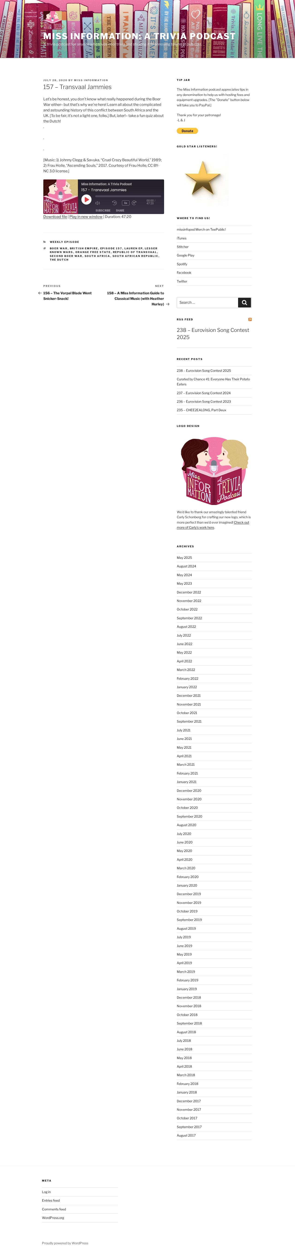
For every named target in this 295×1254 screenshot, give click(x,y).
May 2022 (184, 652)
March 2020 (186, 868)
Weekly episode (65, 242)
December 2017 (189, 1101)
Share (120, 210)
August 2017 (186, 1135)
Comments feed (54, 1209)
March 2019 (186, 972)
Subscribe (103, 210)
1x (125, 203)
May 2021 (184, 747)
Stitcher (183, 247)
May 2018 (184, 1058)
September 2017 (189, 1127)
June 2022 (184, 644)
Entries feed (51, 1200)
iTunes (181, 238)
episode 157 (111, 248)
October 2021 (187, 713)
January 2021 (187, 782)
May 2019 (184, 954)
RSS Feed (185, 319)
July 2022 (184, 635)
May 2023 (184, 583)
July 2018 (184, 1041)
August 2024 (186, 566)
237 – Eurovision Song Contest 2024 (204, 393)
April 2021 (184, 756)
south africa (97, 256)
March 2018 (186, 1075)
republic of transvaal (135, 252)
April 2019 (184, 963)
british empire (84, 248)
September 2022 (189, 618)
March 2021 (186, 764)
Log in (46, 1192)
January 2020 (187, 885)
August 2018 (186, 1032)
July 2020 (184, 834)
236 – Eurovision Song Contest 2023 (204, 401)
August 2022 (186, 626)
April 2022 (184, 661)
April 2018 (184, 1066)
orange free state (93, 252)
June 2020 (185, 842)
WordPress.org (53, 1218)
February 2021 (187, 773)
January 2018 (187, 1092)
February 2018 (187, 1084)
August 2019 (186, 928)
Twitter (182, 281)
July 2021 (184, 730)
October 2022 (187, 609)
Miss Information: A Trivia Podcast (139, 36)
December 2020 (189, 790)
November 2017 (189, 1109)
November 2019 (189, 903)
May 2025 (184, 558)
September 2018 (189, 1023)
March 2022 (186, 670)
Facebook (184, 272)
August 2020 (186, 825)
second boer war (66, 256)
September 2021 (189, 721)
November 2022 (189, 601)
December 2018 (189, 997)
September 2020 (189, 816)
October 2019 (187, 911)
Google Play (185, 255)
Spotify (182, 264)
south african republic (135, 256)
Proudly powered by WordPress (65, 1243)
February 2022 (187, 678)
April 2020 (184, 859)
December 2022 (189, 592)
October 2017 (187, 1118)
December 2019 (189, 894)
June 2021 (184, 739)
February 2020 (188, 877)
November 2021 (189, 704)
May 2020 (184, 851)
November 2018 (189, 1006)
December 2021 (189, 695)
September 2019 (189, 920)
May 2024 (184, 575)
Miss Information (91, 80)
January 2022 (187, 687)
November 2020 (189, 799)
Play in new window (86, 216)
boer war (59, 248)
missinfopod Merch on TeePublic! (201, 229)
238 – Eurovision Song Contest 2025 (204, 370)
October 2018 (187, 1015)
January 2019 (187, 989)
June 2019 (184, 946)
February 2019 (187, 980)
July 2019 (184, 937)
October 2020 (187, 808)
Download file (55, 216)
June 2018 (184, 1049)
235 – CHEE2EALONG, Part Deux (201, 410)
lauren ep (133, 248)
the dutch (59, 259)
